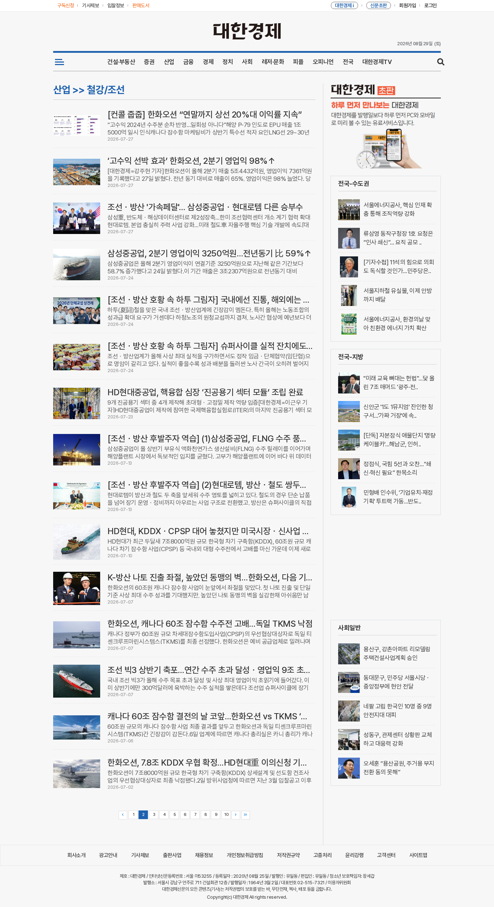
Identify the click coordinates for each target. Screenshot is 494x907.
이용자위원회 (339, 882)
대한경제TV (377, 61)
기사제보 (140, 855)
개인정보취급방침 (245, 855)
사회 (247, 61)
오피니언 (323, 61)
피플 (298, 61)
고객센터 (386, 855)
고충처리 (323, 855)
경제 (208, 61)
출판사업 (172, 855)
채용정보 (204, 855)
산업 (169, 61)
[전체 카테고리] (59, 62)
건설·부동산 (121, 61)
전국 (348, 61)
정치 (227, 61)
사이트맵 (418, 855)
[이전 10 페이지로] (123, 815)
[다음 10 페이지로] (235, 815)
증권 (149, 61)
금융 (188, 61)
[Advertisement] (386, 567)
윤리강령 (354, 855)
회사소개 (76, 855)
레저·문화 (273, 61)
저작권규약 (288, 855)
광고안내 (108, 855)
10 (226, 814)
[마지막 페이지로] (245, 815)
